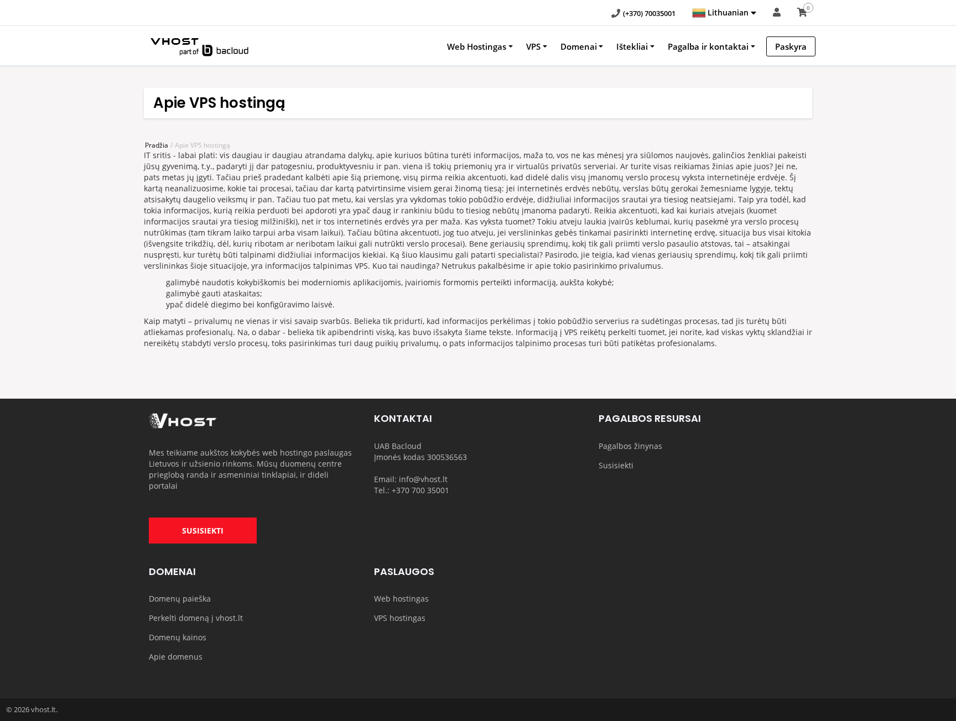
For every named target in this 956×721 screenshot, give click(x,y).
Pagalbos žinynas (630, 446)
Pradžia (156, 145)
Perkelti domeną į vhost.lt (196, 618)
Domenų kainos (177, 637)
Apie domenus (175, 656)
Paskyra (791, 46)
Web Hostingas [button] (476, 46)
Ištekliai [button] (632, 46)
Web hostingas (401, 598)
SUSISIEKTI (203, 530)
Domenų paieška (180, 598)
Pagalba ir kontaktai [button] (708, 46)
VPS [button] (533, 46)
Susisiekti (616, 465)
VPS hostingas (399, 618)
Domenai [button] (578, 46)
